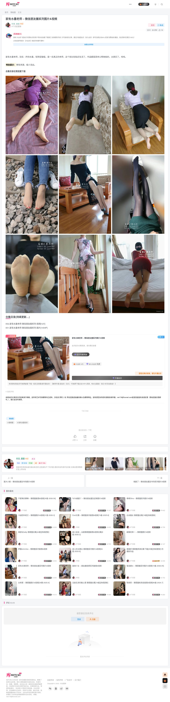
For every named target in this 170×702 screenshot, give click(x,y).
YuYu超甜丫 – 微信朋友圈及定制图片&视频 (89, 498)
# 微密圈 (10, 422)
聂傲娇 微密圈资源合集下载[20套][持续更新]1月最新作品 (145, 550)
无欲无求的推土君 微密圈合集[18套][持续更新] (90, 582)
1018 (25, 463)
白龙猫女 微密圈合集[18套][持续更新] (141, 515)
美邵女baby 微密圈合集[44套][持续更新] (33, 532)
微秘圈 (13, 12)
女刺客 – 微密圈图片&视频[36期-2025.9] (34, 582)
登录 (79, 619)
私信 (161, 25)
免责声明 (59, 680)
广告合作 (68, 680)
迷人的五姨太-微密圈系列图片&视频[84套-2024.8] (87, 550)
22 (31, 463)
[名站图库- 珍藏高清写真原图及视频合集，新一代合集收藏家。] (14, 675)
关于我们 (78, 680)
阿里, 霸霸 (16, 24)
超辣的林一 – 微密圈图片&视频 (139, 532)
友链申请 (50, 680)
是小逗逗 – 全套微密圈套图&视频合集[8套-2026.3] (87, 533)
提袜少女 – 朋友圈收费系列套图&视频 (87, 565)
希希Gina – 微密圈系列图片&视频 (140, 498)
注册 (93, 619)
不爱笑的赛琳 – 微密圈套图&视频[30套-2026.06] (37, 498)
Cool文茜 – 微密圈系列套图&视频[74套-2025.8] (90, 515)
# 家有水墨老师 (22, 422)
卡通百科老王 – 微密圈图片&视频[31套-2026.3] (36, 515)
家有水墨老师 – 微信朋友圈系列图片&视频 (31, 19)
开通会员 (145, 4)
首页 (6, 12)
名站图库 (63, 683)
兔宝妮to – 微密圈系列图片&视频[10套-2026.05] (145, 565)
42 (36, 463)
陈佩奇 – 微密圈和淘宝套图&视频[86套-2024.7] (145, 582)
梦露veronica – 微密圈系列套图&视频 (32, 549)
